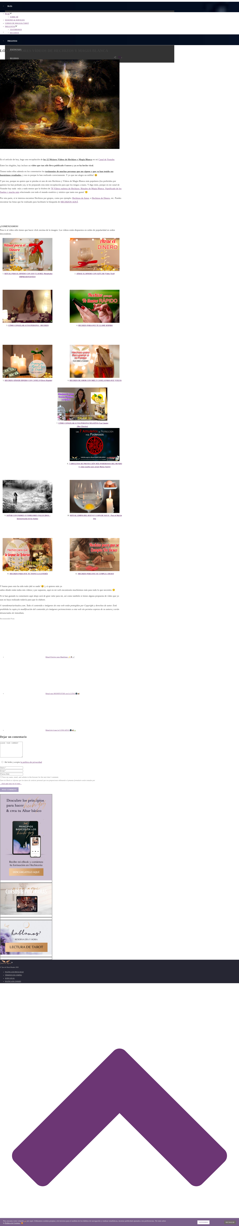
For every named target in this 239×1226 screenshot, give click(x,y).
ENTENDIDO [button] (203, 1222)
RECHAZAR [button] (230, 1222)
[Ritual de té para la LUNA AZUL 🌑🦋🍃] (25, 730)
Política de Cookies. (12, 1223)
